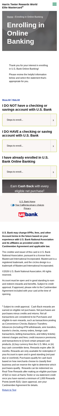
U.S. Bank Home (27, 201)
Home (10, 17)
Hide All (16, 100)
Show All (6, 100)
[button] (25, 120)
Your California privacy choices (29, 205)
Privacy (27, 208)
